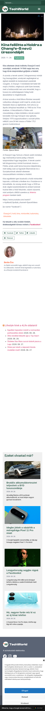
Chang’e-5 (7, 213)
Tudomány (19, 58)
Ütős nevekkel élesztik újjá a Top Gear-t (23, 336)
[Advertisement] (22, 298)
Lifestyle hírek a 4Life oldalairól (21, 325)
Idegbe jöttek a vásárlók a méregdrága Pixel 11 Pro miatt (20, 530)
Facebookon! (35, 224)
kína (18, 213)
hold (14, 213)
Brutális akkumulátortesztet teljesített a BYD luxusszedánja (21, 485)
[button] (44, 660)
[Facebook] (5, 656)
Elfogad (25, 691)
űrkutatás (7, 216)
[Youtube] (15, 656)
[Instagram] (10, 656)
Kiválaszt (25, 703)
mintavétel (25, 213)
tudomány (34, 213)
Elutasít (25, 697)
